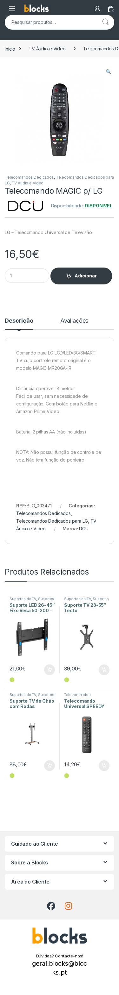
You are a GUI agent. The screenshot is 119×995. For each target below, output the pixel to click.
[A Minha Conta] (97, 8)
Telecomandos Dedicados (29, 177)
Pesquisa (105, 22)
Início (10, 48)
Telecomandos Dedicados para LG (52, 521)
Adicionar (86, 275)
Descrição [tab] (19, 321)
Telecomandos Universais (77, 696)
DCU (84, 528)
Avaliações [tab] (74, 321)
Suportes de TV (23, 599)
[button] (108, 71)
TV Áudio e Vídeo (47, 48)
